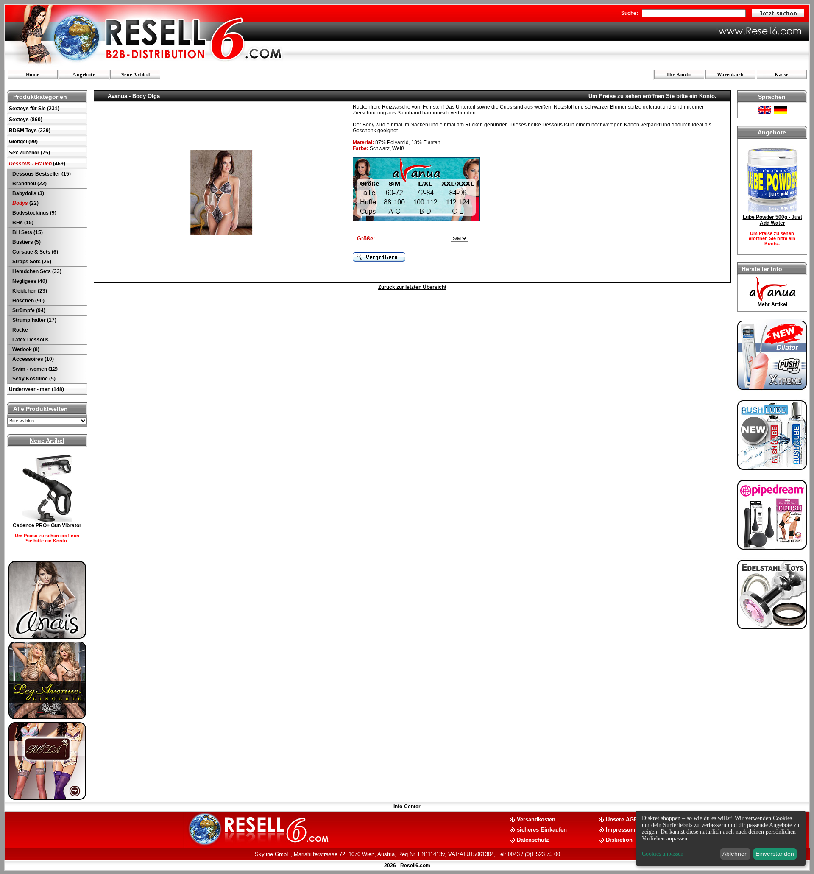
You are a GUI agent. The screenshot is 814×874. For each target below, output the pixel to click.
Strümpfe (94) (28, 310)
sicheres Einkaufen (542, 829)
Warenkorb (730, 75)
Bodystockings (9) (33, 213)
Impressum (621, 829)
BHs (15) (22, 223)
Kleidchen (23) (29, 291)
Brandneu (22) (29, 184)
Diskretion (619, 839)
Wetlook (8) (25, 349)
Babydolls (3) (27, 193)
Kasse (782, 75)
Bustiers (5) (26, 242)
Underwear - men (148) (36, 389)
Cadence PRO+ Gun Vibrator (47, 525)
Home (32, 75)
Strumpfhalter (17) (33, 320)
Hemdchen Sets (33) (36, 271)
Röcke (19, 330)
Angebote (83, 75)
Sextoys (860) (25, 120)
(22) (25, 203)
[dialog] (721, 838)
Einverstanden (774, 853)
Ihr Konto (679, 75)
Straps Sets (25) (31, 262)
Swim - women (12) (34, 369)
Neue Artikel (135, 75)
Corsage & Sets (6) (34, 252)
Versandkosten (536, 819)
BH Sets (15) (27, 232)
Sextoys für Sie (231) (34, 109)
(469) (37, 164)
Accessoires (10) (32, 359)
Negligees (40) (29, 281)
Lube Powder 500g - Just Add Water (772, 220)
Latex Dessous (30, 340)
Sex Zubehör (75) (29, 153)
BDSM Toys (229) (29, 131)
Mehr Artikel (772, 304)
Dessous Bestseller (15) (41, 174)
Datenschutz (533, 839)
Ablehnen (735, 853)
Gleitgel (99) (23, 142)
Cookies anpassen (662, 854)
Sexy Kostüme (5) (33, 379)
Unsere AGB (622, 819)
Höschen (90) (28, 301)
